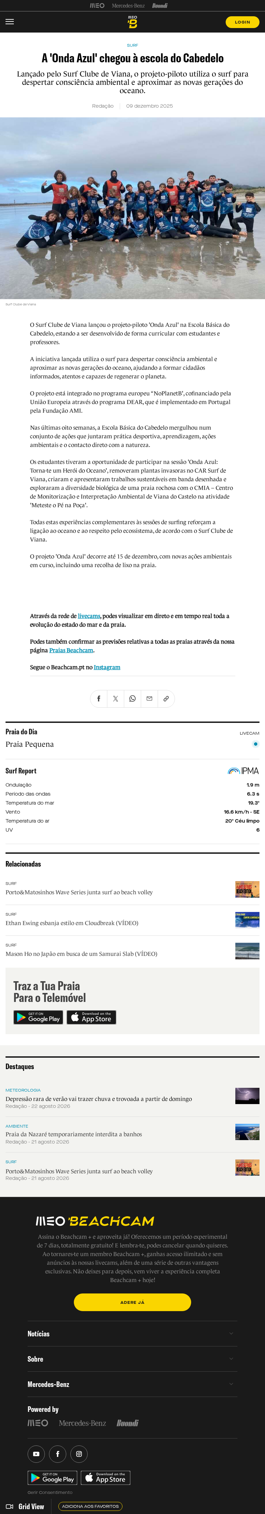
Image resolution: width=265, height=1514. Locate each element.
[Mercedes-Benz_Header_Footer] (128, 5)
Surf (11, 883)
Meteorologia (23, 1090)
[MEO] (97, 5)
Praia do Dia (21, 731)
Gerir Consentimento (50, 1492)
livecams (89, 616)
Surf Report (21, 771)
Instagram (107, 667)
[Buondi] (160, 5)
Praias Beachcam (71, 650)
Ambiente (17, 1126)
